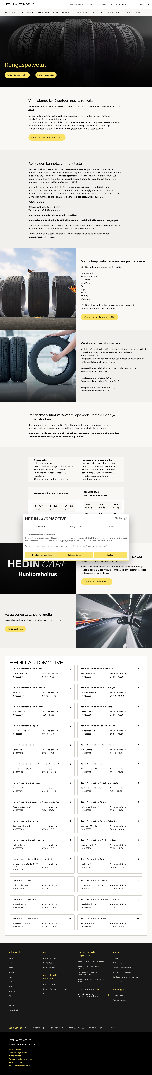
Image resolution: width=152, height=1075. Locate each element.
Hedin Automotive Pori (24, 880)
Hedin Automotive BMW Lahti (28, 707)
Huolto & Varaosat (61, 12)
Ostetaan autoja (114, 12)
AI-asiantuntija (133, 12)
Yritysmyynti (121, 4)
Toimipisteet (92, 4)
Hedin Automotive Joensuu (26, 783)
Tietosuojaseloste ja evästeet (22, 1059)
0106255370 (18, 810)
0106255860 (18, 829)
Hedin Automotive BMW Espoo (28, 669)
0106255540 (18, 715)
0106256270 (18, 677)
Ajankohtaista (76, 4)
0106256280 (85, 715)
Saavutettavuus (16, 1062)
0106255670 (18, 791)
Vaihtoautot (10, 12)
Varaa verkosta (15, 629)
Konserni (106, 4)
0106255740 (18, 753)
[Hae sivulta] (148, 4)
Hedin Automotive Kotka (25, 821)
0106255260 (18, 907)
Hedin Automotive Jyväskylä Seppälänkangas (36, 802)
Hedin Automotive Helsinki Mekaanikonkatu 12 (36, 764)
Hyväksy (110, 555)
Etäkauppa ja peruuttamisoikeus (88, 995)
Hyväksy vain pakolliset (42, 555)
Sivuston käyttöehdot (18, 1052)
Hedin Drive (43, 12)
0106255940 (85, 907)
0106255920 (85, 867)
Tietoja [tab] (111, 527)
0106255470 (18, 772)
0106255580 (85, 829)
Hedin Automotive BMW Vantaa (96, 707)
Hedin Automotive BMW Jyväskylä (97, 688)
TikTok (110, 1028)
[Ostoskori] (141, 4)
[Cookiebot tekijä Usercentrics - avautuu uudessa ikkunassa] (116, 519)
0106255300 (18, 734)
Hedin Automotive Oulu (92, 859)
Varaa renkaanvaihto (17, 75)
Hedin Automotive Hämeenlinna (96, 764)
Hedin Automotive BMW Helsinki (97, 669)
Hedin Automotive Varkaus (94, 918)
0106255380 (85, 696)
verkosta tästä (75, 106)
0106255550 (18, 848)
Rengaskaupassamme (103, 122)
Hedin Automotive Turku (25, 918)
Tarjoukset (98, 12)
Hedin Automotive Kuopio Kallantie (98, 821)
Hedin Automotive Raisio (25, 899)
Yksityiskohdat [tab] (76, 527)
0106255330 (85, 734)
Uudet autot (25, 12)
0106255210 (85, 926)
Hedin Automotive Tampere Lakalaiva (99, 899)
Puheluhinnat (15, 1056)
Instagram (74, 1028)
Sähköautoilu (83, 12)
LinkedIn (35, 1028)
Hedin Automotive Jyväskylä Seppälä (99, 783)
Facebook (55, 1028)
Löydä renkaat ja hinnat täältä (99, 317)
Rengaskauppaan (46, 75)
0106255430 (85, 888)
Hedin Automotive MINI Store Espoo (99, 840)
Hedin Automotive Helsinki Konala (98, 745)
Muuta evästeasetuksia (19, 1065)
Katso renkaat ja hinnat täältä (47, 137)
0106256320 (85, 791)
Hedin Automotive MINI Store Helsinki (32, 859)
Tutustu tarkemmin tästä (97, 581)
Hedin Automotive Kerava (93, 802)
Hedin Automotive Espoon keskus (97, 726)
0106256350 (85, 753)
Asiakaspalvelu (86, 989)
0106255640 (18, 696)
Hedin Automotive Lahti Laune (28, 840)
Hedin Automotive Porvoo (93, 880)
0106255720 (18, 926)
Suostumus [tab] (40, 527)
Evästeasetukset (74, 555)
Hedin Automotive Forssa (26, 745)
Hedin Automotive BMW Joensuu (29, 688)
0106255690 (18, 888)
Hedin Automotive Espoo (25, 726)
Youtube (93, 1028)
